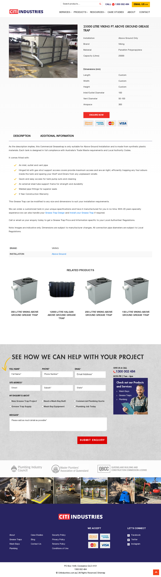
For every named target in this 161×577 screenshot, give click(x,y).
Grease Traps (125, 395)
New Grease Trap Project (24, 401)
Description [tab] (22, 136)
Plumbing (123, 399)
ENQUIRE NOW (96, 115)
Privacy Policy (58, 540)
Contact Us (36, 544)
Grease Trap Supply (21, 407)
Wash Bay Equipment (54, 407)
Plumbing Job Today (86, 407)
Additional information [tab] (57, 136)
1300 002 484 (125, 371)
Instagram (135, 544)
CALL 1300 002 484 (117, 4)
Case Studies (37, 535)
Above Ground (59, 254)
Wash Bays (124, 391)
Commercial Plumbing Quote (90, 401)
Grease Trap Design (55, 213)
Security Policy (59, 535)
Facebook (135, 535)
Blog (33, 540)
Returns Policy (58, 544)
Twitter (134, 540)
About (12, 535)
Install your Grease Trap (82, 213)
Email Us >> (141, 4)
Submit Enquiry (92, 440)
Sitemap (101, 573)
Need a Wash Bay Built (55, 401)
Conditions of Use (60, 548)
